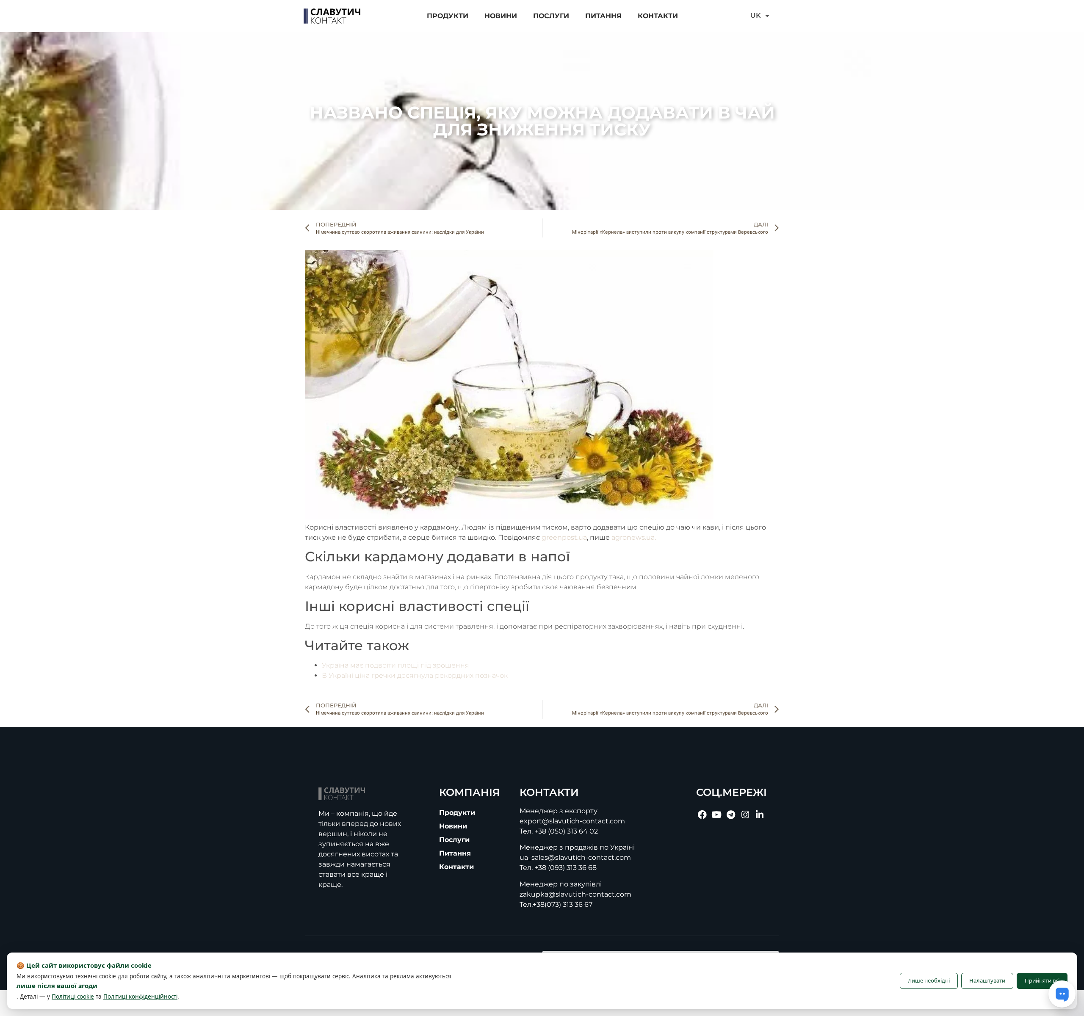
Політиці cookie (73, 996)
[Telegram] (731, 815)
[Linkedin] (760, 815)
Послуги (551, 16)
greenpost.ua (564, 537)
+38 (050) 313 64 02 (566, 831)
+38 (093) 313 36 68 (565, 868)
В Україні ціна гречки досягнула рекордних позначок (415, 675)
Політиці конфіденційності (140, 996)
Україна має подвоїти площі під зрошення (395, 665)
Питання (603, 16)
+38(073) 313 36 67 (562, 904)
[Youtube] (716, 815)
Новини (500, 16)
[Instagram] (745, 815)
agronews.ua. (633, 537)
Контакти (658, 16)
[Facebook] (702, 815)
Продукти (447, 16)
